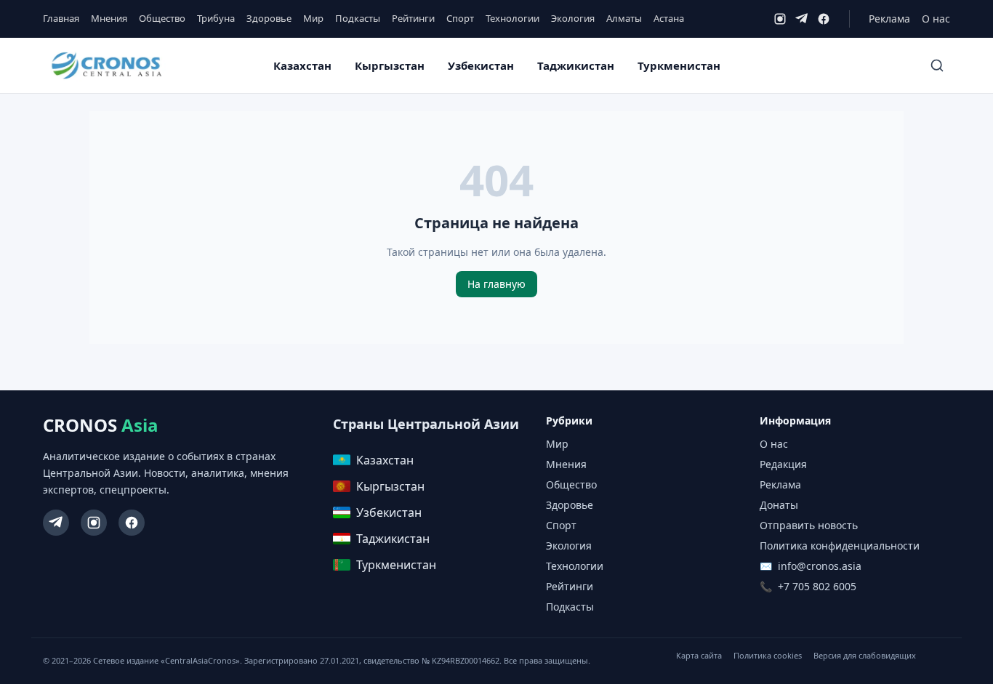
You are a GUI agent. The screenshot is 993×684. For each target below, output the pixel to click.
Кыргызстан (390, 65)
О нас (936, 18)
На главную (496, 284)
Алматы (624, 18)
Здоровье (269, 18)
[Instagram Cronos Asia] (94, 523)
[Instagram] (780, 18)
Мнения (109, 18)
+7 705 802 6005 (817, 586)
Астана (669, 18)
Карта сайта (699, 655)
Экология (573, 18)
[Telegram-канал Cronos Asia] (56, 523)
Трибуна (216, 18)
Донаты (779, 505)
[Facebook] (823, 18)
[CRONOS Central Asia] (106, 66)
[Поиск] (937, 65)
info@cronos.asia (819, 566)
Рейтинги (413, 18)
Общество (162, 18)
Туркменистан (679, 65)
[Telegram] (801, 18)
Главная (61, 18)
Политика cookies (767, 655)
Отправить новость (809, 525)
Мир (313, 18)
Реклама (889, 18)
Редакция (783, 464)
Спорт (460, 18)
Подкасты (357, 18)
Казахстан (302, 65)
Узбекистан (481, 65)
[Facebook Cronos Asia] (131, 523)
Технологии (512, 18)
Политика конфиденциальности (840, 545)
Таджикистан (575, 65)
